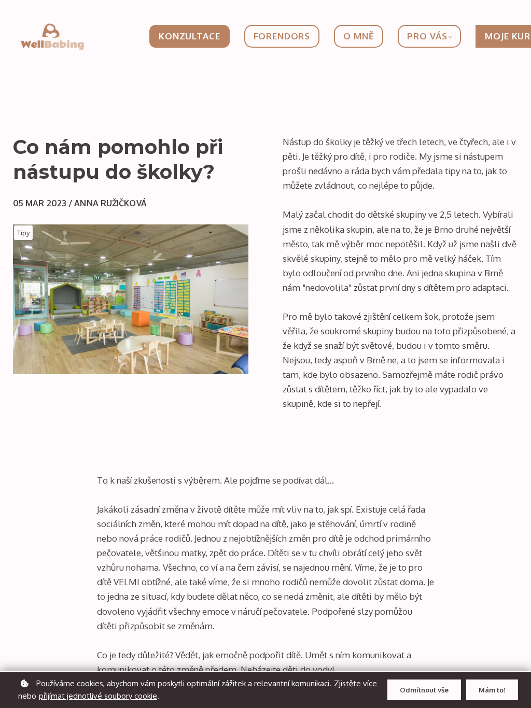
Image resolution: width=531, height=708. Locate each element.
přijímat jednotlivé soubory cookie (98, 696)
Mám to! (492, 690)
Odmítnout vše (424, 690)
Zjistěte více (355, 683)
